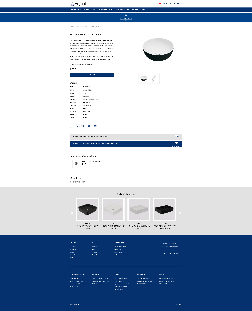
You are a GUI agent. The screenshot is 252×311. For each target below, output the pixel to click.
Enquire (92, 75)
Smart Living (106, 9)
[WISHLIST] (178, 3)
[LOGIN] (174, 3)
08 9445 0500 (163, 284)
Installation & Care (120, 246)
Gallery (94, 246)
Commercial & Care (121, 9)
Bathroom (75, 9)
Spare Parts (73, 255)
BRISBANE (95, 274)
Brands (143, 9)
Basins (92, 26)
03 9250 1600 (141, 284)
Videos (94, 252)
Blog (93, 249)
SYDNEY (117, 274)
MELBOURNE (141, 274)
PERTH (161, 274)
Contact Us (73, 246)
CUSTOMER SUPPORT (77, 274)
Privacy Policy (178, 304)
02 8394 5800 (118, 289)
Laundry (95, 9)
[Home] (79, 4)
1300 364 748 (74, 278)
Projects (95, 255)
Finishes (135, 9)
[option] (144, 78)
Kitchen (85, 9)
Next (180, 213)
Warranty (73, 249)
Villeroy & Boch (75, 26)
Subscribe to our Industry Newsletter (169, 245)
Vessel (97, 26)
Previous (72, 213)
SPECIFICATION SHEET (77, 182)
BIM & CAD (118, 252)
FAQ (71, 257)
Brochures (117, 249)
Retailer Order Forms (121, 255)
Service (72, 252)
